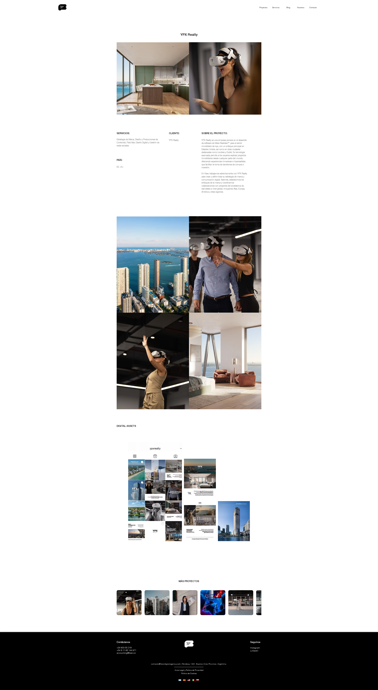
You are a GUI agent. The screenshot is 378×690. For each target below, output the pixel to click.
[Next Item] (256, 609)
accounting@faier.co (126, 653)
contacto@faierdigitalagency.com (166, 664)
